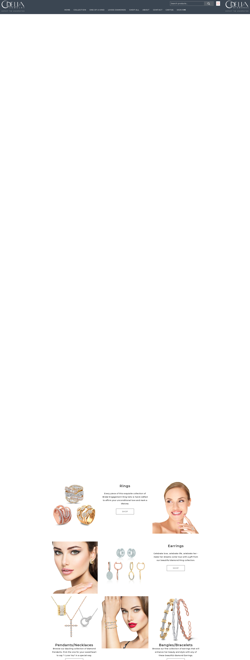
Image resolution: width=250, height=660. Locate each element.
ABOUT (146, 10)
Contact (158, 10)
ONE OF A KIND (97, 10)
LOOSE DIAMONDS (117, 10)
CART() (169, 10)
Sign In (180, 10)
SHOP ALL (134, 10)
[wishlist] (218, 3)
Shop (125, 511)
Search (208, 3)
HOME (67, 10)
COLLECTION (80, 10)
